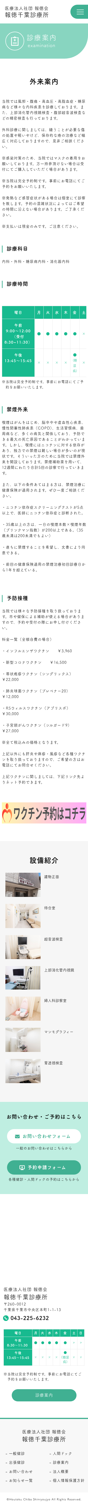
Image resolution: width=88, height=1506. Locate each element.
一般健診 (17, 1453)
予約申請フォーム (46, 1167)
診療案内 (44, 1395)
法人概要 (61, 1471)
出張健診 (17, 1462)
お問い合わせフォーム (46, 1136)
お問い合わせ (21, 1471)
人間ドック (62, 1453)
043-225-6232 (30, 1318)
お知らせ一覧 (21, 1480)
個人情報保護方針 (69, 1480)
